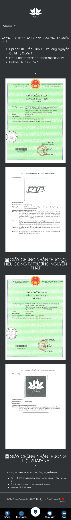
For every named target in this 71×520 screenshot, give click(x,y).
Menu (7, 25)
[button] (9, 26)
